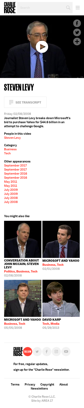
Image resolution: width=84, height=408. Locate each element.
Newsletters (39, 389)
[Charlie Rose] (18, 351)
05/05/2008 (22, 324)
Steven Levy (12, 138)
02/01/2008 (60, 265)
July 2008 (11, 198)
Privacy (30, 384)
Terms (15, 384)
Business (10, 149)
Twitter (77, 32)
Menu (76, 7)
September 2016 (15, 174)
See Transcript (28, 102)
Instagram (56, 351)
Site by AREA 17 (42, 401)
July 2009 (11, 190)
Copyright (47, 384)
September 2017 (15, 165)
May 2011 (10, 182)
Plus (77, 41)
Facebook (77, 23)
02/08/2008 (21, 268)
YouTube (66, 351)
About (63, 384)
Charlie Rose (9, 7)
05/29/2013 (51, 324)
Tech (7, 153)
